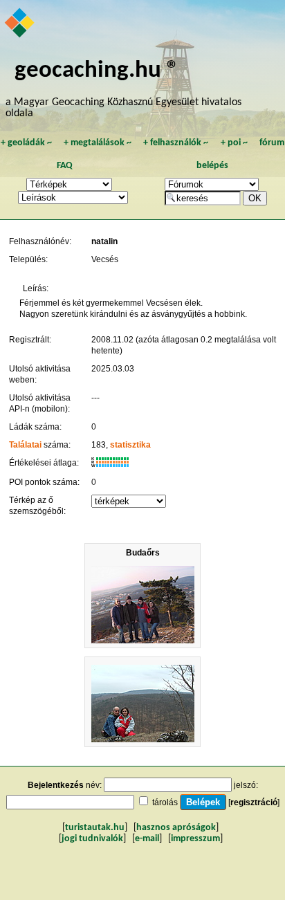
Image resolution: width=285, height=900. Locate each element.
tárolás (165, 802)
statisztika (130, 445)
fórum (271, 142)
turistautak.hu (95, 827)
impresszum (195, 838)
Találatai (25, 445)
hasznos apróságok (176, 827)
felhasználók (175, 142)
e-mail (147, 838)
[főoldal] (20, 24)
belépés (212, 165)
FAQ (65, 165)
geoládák (26, 142)
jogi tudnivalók (92, 838)
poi (234, 142)
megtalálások (98, 142)
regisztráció (253, 802)
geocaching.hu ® (97, 71)
